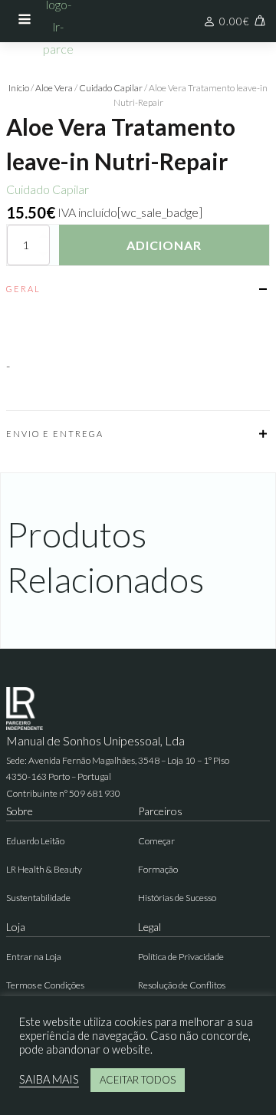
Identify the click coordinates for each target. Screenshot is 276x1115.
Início (18, 88)
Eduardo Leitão (35, 841)
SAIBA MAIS (49, 1079)
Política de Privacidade (181, 956)
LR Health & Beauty (44, 869)
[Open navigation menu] (24, 20)
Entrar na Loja (33, 956)
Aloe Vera (54, 88)
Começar (156, 841)
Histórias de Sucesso (177, 897)
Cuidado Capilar (111, 88)
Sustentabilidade (38, 897)
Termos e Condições (45, 985)
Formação (158, 869)
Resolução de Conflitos (181, 985)
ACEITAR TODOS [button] (138, 1080)
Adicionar (164, 245)
